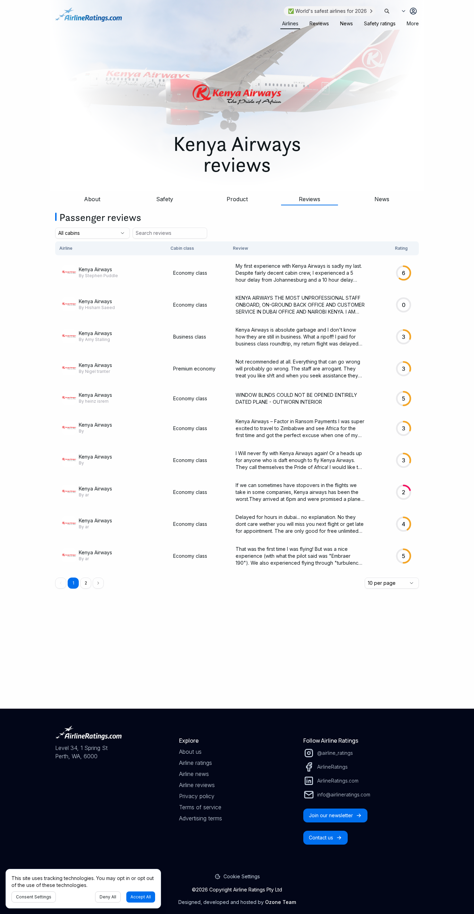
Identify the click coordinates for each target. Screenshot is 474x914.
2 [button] (86, 583)
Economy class (190, 273)
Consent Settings (33, 896)
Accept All (140, 896)
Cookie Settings (241, 876)
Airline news (194, 773)
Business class (189, 337)
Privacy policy (196, 796)
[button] (98, 583)
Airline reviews (197, 784)
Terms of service (200, 807)
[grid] (237, 406)
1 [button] (73, 583)
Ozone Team (280, 902)
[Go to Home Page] (88, 18)
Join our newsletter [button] (331, 815)
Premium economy (194, 368)
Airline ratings (195, 762)
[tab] (290, 23)
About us (190, 751)
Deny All (108, 896)
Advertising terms (200, 818)
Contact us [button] (321, 837)
